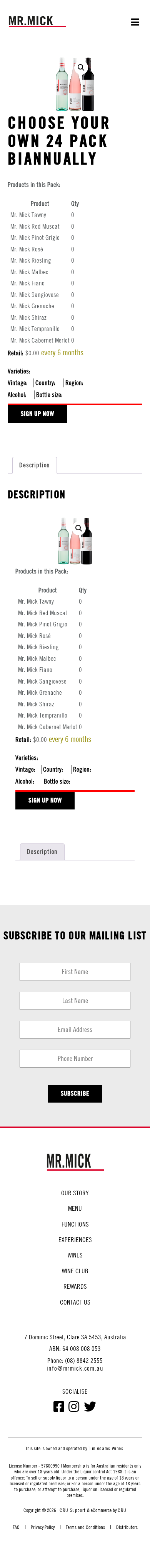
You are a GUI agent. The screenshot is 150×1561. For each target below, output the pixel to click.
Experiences (75, 1240)
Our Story (75, 1193)
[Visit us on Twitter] (90, 1408)
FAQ (16, 1527)
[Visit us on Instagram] (74, 1408)
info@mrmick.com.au (75, 1368)
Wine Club (75, 1271)
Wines (75, 1255)
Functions (75, 1224)
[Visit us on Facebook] (59, 1408)
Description (34, 465)
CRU (122, 1510)
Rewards (75, 1286)
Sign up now (37, 413)
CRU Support (73, 1510)
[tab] (34, 465)
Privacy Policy (43, 1527)
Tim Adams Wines (105, 1448)
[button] (81, 68)
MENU (75, 1208)
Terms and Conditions (85, 1527)
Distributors (127, 1527)
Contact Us (75, 1302)
